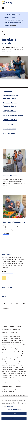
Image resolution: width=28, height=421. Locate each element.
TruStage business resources (9, 31)
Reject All (14, 413)
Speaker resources (10, 120)
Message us (11, 277)
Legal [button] (13, 296)
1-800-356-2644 (7, 272)
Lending (13, 389)
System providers (9, 129)
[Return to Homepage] (7, 2)
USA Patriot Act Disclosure (10, 332)
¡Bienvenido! (6, 308)
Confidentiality (15, 329)
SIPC (21, 344)
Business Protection (8, 391)
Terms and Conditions (8, 326)
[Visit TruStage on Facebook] (3, 303)
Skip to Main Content (5, 0)
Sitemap (5, 311)
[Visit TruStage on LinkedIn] (17, 303)
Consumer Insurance (8, 386)
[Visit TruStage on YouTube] (24, 303)
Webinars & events (10, 133)
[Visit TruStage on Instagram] (10, 303)
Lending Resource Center (13, 115)
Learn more (6, 189)
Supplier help (8, 124)
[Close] (26, 398)
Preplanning (5, 389)
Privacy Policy (10, 406)
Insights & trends (9, 111)
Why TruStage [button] (13, 287)
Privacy (19, 326)
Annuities (18, 386)
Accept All (14, 418)
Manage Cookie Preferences (14, 409)
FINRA (18, 344)
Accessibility (6, 329)
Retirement (20, 389)
